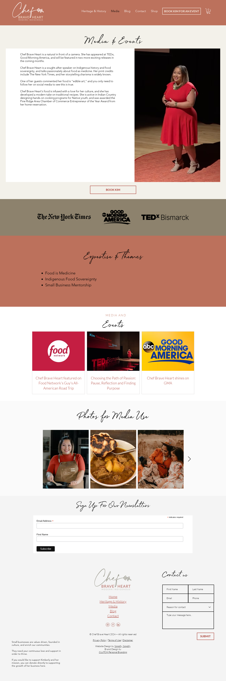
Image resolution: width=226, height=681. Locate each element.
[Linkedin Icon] (118, 625)
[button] (208, 11)
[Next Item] (189, 459)
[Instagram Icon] (108, 625)
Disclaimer (128, 640)
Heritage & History (113, 601)
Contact (113, 616)
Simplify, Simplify (122, 646)
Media (113, 606)
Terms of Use (114, 640)
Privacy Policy (99, 640)
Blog (113, 611)
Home (113, 597)
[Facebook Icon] (113, 625)
